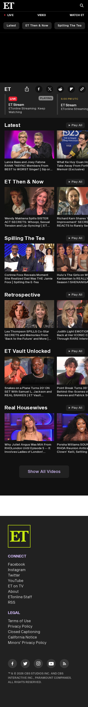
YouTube (15, 581)
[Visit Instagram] (38, 664)
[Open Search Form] (81, 6)
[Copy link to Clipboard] (82, 90)
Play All (77, 125)
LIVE (10, 15)
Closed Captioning (24, 632)
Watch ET (77, 15)
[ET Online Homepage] (10, 5)
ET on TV (15, 586)
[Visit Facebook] (12, 664)
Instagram (16, 570)
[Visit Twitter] (25, 664)
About (13, 591)
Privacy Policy (20, 626)
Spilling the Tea (70, 26)
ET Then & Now (36, 26)
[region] (44, 57)
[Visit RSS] (64, 664)
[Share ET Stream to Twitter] (50, 90)
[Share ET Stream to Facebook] (39, 90)
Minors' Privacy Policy (27, 642)
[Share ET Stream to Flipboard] (71, 90)
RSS (11, 602)
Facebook (16, 564)
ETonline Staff (20, 597)
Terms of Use (19, 621)
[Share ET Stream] (27, 89)
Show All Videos (44, 472)
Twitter (14, 575)
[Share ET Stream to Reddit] (60, 90)
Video (41, 15)
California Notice (22, 637)
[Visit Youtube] (51, 663)
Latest (11, 26)
